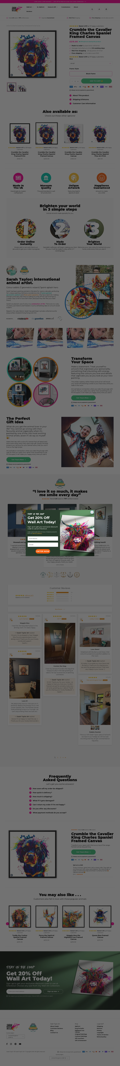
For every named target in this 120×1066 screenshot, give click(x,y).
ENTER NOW (42, 551)
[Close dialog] (92, 512)
